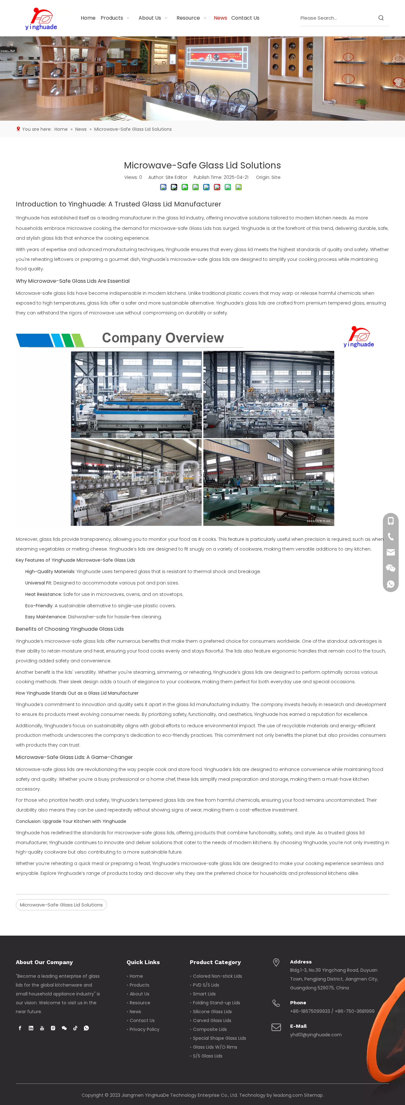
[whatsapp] (86, 1028)
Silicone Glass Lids (212, 1011)
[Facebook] (20, 1028)
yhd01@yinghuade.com (316, 1035)
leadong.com (288, 1095)
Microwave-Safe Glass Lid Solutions (61, 904)
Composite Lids (210, 1029)
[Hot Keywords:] (381, 18)
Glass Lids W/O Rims (215, 1047)
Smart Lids (204, 994)
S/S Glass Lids (207, 1056)
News (135, 1011)
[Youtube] (42, 1028)
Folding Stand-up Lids (216, 1003)
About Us (139, 994)
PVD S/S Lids (206, 985)
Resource (140, 1003)
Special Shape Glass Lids (219, 1038)
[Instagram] (53, 1028)
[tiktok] (75, 1028)
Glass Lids (200, 228)
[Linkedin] (31, 1028)
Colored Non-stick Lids (217, 976)
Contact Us (142, 1020)
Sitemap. (314, 1095)
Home (136, 976)
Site (276, 177)
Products (139, 985)
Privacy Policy (144, 1029)
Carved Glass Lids (212, 1020)
